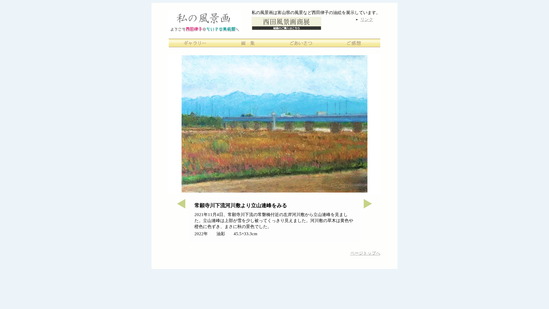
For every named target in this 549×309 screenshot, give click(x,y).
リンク (366, 19)
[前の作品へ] (179, 206)
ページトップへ (365, 253)
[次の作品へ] (370, 206)
